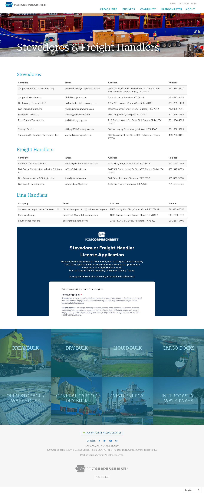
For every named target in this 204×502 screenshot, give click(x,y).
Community (148, 9)
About (190, 9)
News (172, 3)
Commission (183, 3)
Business (128, 9)
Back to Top (103, 477)
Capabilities (108, 9)
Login (193, 3)
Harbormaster (171, 9)
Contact (91, 440)
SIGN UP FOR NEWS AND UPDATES (103, 432)
